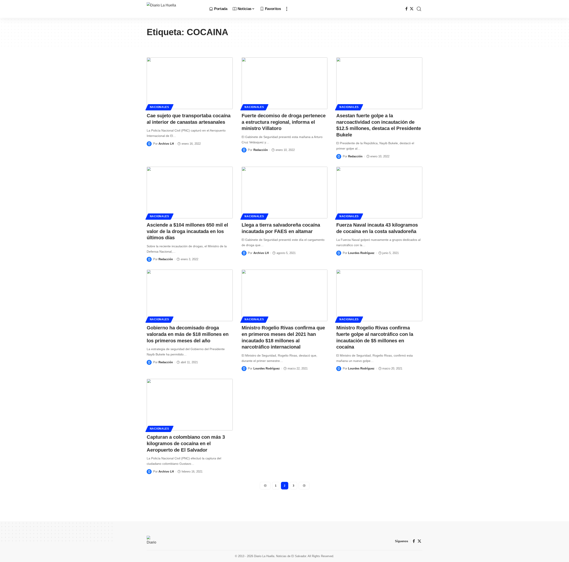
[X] (412, 9)
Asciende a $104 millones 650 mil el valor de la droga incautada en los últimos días (187, 231)
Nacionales (159, 107)
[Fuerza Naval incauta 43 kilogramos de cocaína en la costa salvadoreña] (379, 192)
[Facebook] (406, 9)
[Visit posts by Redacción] (244, 150)
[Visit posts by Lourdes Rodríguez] (338, 253)
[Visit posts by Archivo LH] (149, 143)
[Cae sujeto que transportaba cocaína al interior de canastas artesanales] (190, 83)
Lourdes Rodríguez (361, 253)
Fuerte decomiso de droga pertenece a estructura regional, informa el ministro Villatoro (284, 122)
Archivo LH (166, 143)
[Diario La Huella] (174, 9)
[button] (287, 9)
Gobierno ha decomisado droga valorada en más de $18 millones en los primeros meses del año (187, 334)
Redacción (260, 150)
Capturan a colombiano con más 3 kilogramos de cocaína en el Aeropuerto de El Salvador (186, 443)
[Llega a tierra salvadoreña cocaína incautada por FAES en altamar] (285, 192)
